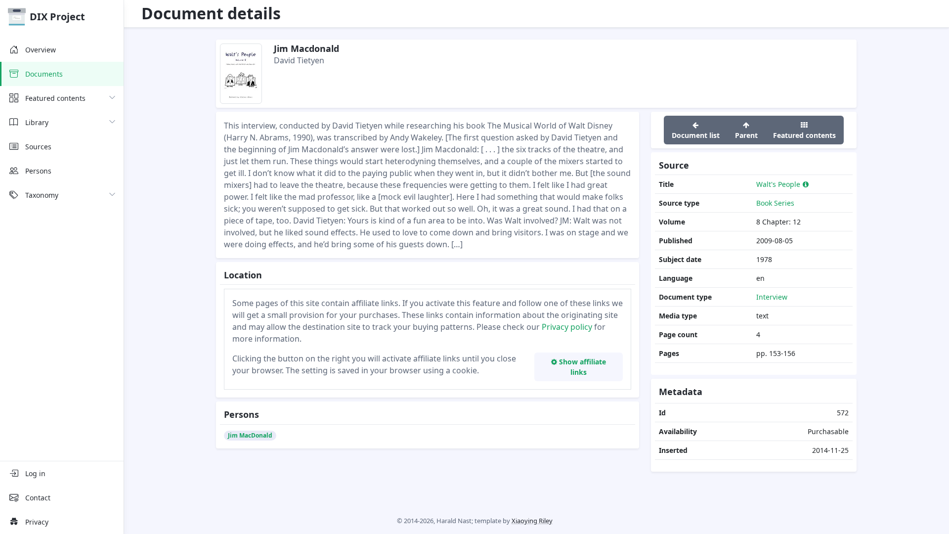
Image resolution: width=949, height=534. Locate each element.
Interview (771, 297)
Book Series (775, 203)
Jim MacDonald (250, 435)
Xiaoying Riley (532, 520)
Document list (696, 135)
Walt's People (778, 184)
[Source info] (805, 184)
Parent (746, 135)
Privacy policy (567, 326)
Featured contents (804, 135)
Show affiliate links (581, 367)
